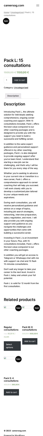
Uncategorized (17, 12)
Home (6, 12)
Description (13, 96)
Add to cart (19, 80)
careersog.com (14, 5)
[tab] (13, 96)
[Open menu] (37, 5)
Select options (9, 346)
